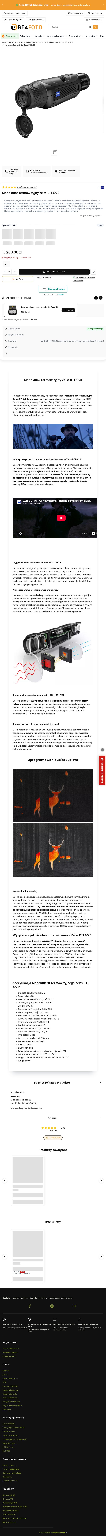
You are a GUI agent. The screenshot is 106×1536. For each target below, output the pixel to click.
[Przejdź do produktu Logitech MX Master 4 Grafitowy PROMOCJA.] (28, 1246)
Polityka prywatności (11, 1401)
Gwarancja (7, 1477)
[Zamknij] (102, 749)
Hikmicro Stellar (9, 1522)
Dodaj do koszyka (55, 271)
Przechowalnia (9, 1356)
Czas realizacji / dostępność (15, 1439)
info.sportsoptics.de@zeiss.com (26, 1108)
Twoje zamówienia (11, 1348)
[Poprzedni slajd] (96, 298)
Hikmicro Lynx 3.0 (10, 1503)
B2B (4, 1382)
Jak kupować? (9, 1424)
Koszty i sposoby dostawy (13, 1427)
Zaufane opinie (9, 1378)
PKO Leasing (8, 1447)
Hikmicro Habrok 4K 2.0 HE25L (15, 1507)
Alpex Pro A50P (9, 1514)
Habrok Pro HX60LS (11, 1510)
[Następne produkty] (101, 1180)
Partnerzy (7, 1409)
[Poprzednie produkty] (4, 1180)
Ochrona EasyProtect (12, 1473)
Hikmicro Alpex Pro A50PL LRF (15, 1518)
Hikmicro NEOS (9, 1495)
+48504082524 (76, 13)
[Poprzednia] (3, 5)
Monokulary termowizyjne (36, 42)
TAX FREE (6, 1451)
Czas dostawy (9, 1431)
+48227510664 (96, 13)
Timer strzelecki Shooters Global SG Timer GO (39, 307)
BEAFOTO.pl (6, 42)
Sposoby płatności (10, 1435)
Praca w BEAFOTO (10, 1386)
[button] (95, 27)
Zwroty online (8, 1465)
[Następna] (103, 5)
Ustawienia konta (10, 1352)
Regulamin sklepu (10, 1390)
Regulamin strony (10, 1398)
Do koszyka (27, 1202)
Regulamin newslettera (12, 1405)
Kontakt (6, 1370)
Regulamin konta (10, 1394)
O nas (5, 1374)
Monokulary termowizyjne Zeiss (61, 42)
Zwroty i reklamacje (11, 1469)
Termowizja (18, 42)
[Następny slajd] (101, 298)
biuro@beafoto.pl (95, 19)
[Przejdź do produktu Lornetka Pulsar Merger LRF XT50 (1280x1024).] (28, 1172)
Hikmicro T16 (8, 1499)
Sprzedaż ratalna (10, 1443)
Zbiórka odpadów (10, 1481)
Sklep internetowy (52, 1532)
